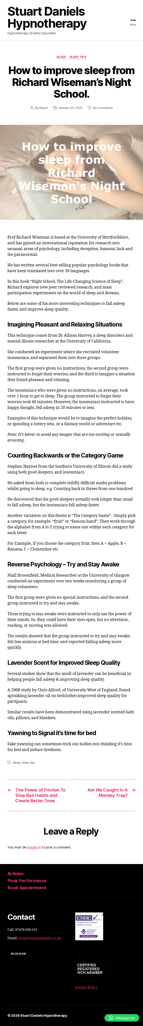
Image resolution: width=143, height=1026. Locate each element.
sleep (61, 57)
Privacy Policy (86, 987)
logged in (34, 847)
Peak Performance (26, 880)
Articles (15, 873)
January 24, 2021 (70, 108)
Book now (18, 953)
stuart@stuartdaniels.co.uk (39, 938)
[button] (121, 1018)
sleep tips (78, 57)
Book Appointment (26, 887)
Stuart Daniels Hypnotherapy (47, 17)
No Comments (103, 108)
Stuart (43, 108)
